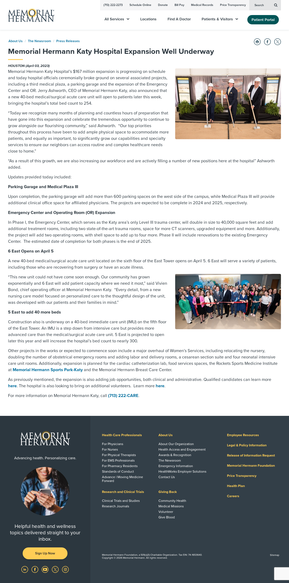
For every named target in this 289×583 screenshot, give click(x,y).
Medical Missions (171, 506)
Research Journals (115, 506)
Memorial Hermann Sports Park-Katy (48, 369)
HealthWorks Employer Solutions (182, 471)
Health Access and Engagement (182, 449)
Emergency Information (175, 466)
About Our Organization (176, 444)
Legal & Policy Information (247, 445)
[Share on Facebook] (267, 41)
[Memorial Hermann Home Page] (29, 15)
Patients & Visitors (217, 19)
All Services (114, 19)
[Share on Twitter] (277, 41)
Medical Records (202, 5)
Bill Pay (179, 5)
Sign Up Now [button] (45, 553)
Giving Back (167, 492)
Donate (163, 5)
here (12, 386)
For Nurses (110, 449)
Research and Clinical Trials (123, 492)
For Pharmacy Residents (120, 466)
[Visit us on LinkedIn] (25, 569)
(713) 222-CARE (123, 395)
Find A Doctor (179, 19)
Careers (233, 496)
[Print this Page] (257, 41)
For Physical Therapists (119, 455)
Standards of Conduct (118, 471)
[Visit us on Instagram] (65, 569)
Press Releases (68, 41)
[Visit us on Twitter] (55, 569)
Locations (148, 19)
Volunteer (165, 512)
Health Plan (236, 486)
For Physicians (112, 444)
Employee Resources (243, 435)
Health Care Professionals (122, 435)
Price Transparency (233, 5)
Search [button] (259, 5)
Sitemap (274, 555)
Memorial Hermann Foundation (251, 466)
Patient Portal (263, 19)
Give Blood (166, 517)
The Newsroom (39, 41)
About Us (15, 41)
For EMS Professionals (118, 460)
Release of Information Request (251, 455)
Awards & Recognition (174, 455)
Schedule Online (140, 5)
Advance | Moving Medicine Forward (122, 479)
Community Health (172, 501)
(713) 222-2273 (113, 5)
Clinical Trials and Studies (121, 501)
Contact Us (166, 477)
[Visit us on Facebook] (35, 569)
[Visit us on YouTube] (45, 569)
